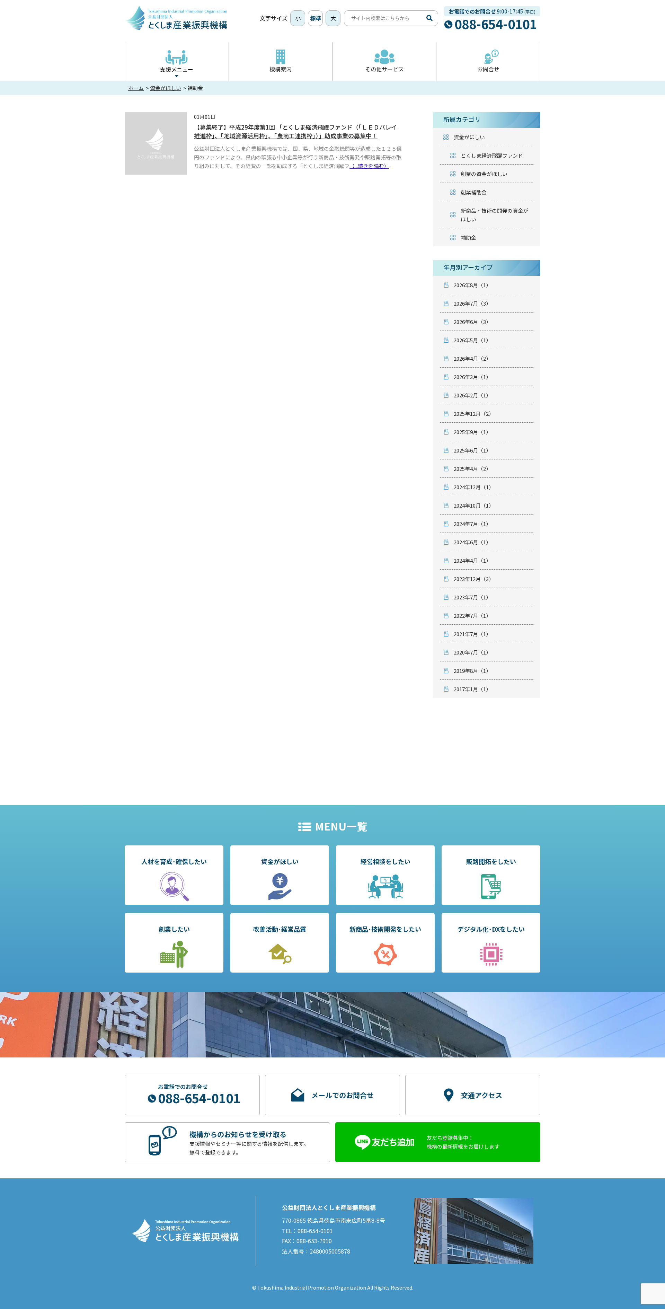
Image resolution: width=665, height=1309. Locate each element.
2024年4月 (472, 560)
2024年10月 (474, 505)
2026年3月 (472, 376)
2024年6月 (472, 542)
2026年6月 (472, 321)
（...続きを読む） (369, 165)
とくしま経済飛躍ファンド (492, 155)
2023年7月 (472, 597)
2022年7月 (472, 615)
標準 (315, 18)
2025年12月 (474, 413)
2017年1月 (472, 689)
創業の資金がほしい (484, 173)
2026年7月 (472, 303)
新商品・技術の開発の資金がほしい (494, 215)
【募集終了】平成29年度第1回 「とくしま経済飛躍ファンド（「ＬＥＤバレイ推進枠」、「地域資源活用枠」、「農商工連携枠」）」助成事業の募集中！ (295, 131)
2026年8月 (472, 285)
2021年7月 (472, 634)
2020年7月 (472, 652)
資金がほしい (469, 137)
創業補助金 (474, 192)
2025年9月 (472, 432)
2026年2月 (472, 395)
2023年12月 (474, 578)
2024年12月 (474, 487)
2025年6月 (472, 450)
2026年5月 (472, 340)
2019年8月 (472, 670)
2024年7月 (472, 523)
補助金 (468, 237)
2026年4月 (472, 358)
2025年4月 (472, 468)
